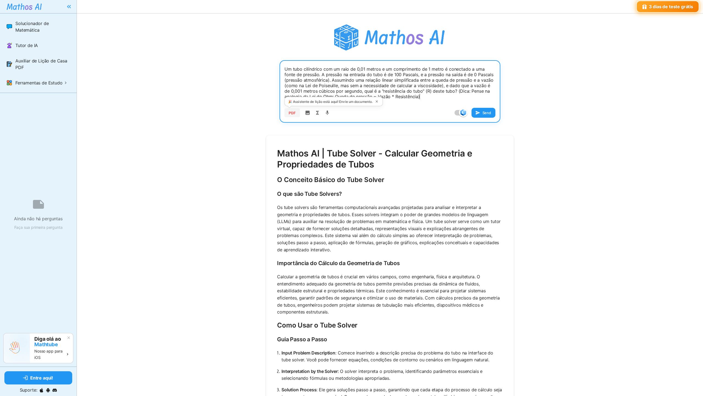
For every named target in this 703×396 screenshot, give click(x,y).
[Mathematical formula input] (317, 113)
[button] (38, 27)
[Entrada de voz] (327, 113)
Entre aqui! (41, 378)
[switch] (463, 112)
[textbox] (389, 82)
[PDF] (292, 112)
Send (486, 113)
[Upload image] (308, 113)
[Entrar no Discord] (54, 390)
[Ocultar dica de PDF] (376, 101)
